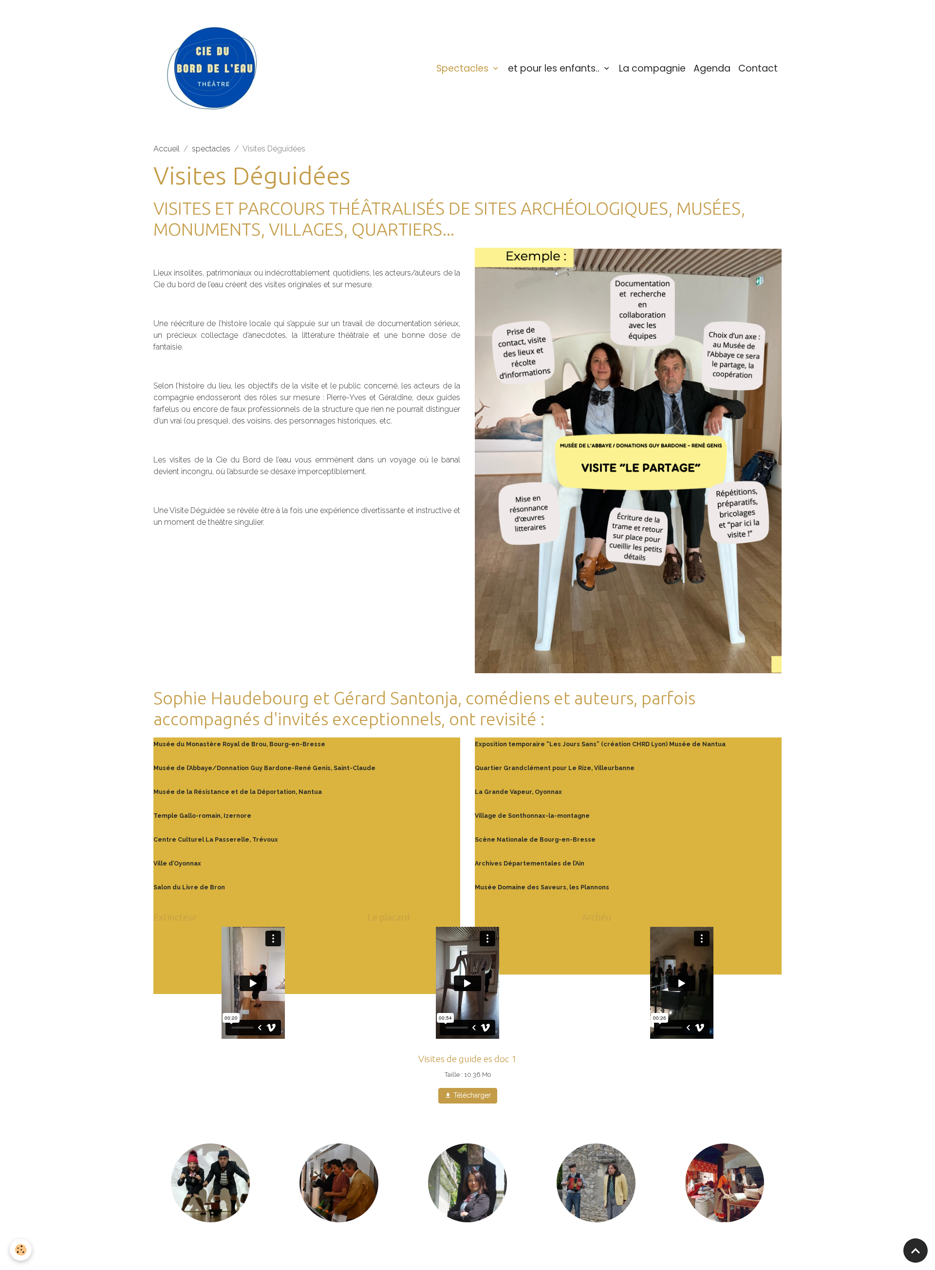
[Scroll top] (915, 1250)
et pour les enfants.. (555, 68)
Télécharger (471, 1095)
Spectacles (463, 68)
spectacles (211, 148)
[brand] (216, 68)
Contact (758, 68)
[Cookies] (21, 1250)
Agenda (711, 68)
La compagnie (652, 68)
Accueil (166, 148)
